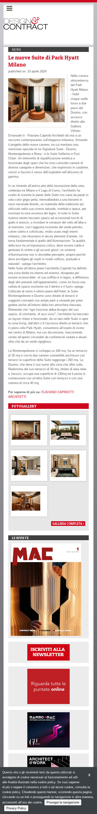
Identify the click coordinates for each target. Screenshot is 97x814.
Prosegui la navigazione (63, 802)
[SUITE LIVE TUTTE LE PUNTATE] (48, 686)
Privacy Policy (16, 808)
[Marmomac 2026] (48, 730)
